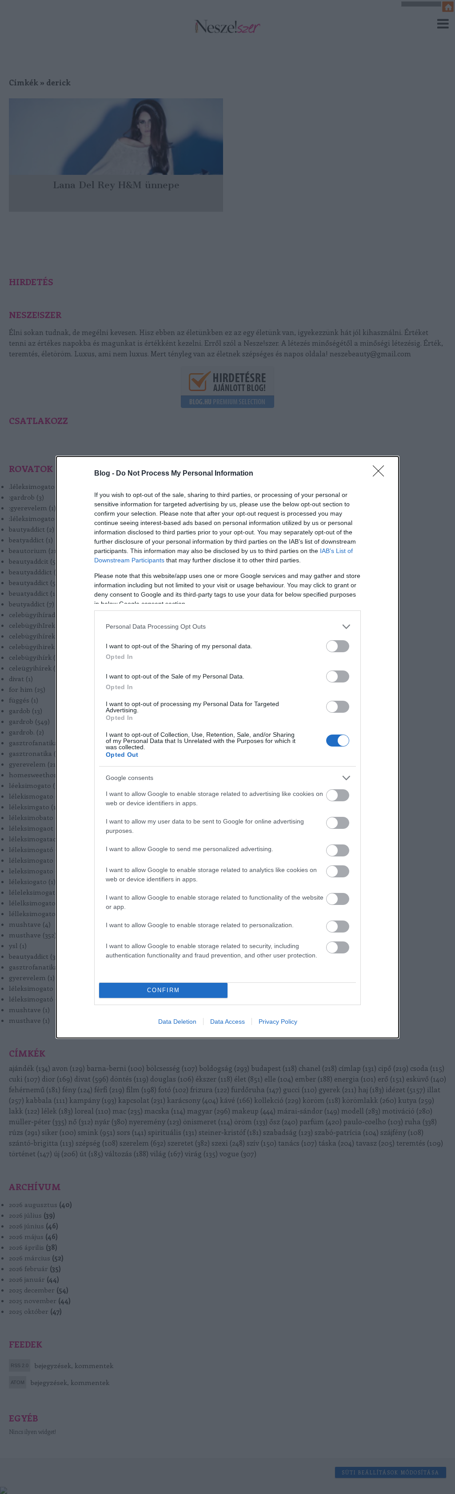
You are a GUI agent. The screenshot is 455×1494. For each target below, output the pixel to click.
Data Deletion (177, 1021)
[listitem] (227, 626)
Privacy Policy (278, 1021)
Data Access (227, 1021)
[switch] (337, 646)
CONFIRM (163, 990)
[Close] (381, 473)
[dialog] (227, 747)
